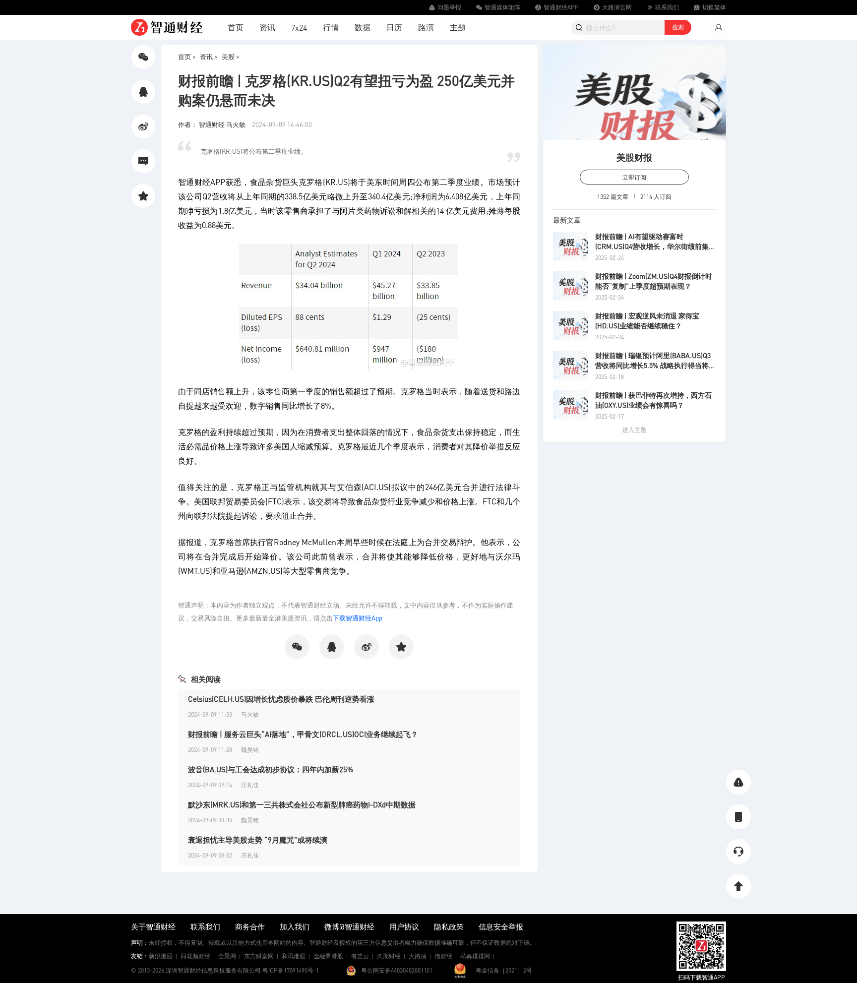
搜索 (678, 27)
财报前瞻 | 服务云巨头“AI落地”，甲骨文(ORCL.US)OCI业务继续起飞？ (303, 734)
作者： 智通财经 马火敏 (212, 124)
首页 (236, 27)
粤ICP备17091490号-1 (290, 970)
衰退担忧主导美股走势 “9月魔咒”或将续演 (257, 840)
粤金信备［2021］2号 (504, 970)
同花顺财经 (195, 956)
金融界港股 (328, 956)
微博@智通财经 (349, 926)
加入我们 (294, 926)
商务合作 (250, 926)
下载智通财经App (357, 618)
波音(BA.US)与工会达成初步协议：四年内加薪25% (271, 769)
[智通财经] (166, 27)
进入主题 (634, 429)
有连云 (360, 956)
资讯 (267, 27)
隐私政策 (449, 926)
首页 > (187, 56)
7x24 (299, 27)
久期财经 (389, 956)
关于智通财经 (153, 926)
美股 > (231, 56)
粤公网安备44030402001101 (396, 970)
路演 (426, 27)
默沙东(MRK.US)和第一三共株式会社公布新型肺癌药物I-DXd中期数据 (302, 804)
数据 (362, 27)
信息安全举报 (501, 926)
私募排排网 (475, 956)
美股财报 (634, 157)
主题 (458, 27)
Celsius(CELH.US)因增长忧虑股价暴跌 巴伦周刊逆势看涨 (281, 699)
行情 (331, 27)
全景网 (227, 956)
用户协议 (404, 926)
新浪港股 (161, 956)
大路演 (418, 956)
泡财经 (443, 956)
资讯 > (209, 56)
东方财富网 (259, 956)
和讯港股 (294, 956)
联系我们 (205, 926)
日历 (394, 27)
